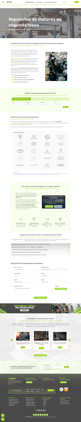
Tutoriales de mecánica (31, 405)
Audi (17, 173)
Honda (38, 173)
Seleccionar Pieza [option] (58, 104)
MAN (64, 173)
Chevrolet (24, 173)
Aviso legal (62, 399)
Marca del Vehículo (18, 267)
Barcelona (33, 389)
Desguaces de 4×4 (13, 403)
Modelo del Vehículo (45, 267)
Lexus (62, 173)
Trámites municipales (30, 402)
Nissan (24, 174)
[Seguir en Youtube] (40, 415)
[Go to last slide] (12, 340)
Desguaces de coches (13, 399)
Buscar (76, 2)
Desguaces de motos (13, 400)
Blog (44, 405)
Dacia (33, 173)
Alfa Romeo (14, 173)
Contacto (45, 403)
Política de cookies (64, 402)
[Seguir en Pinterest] (47, 415)
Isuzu (45, 173)
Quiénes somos (46, 399)
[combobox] (18, 104)
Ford (36, 173)
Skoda (40, 174)
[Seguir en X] (43, 415)
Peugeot (28, 174)
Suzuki (51, 174)
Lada (54, 173)
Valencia (38, 389)
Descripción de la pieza (18, 286)
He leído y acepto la (51, 369)
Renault (34, 174)
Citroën (30, 173)
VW (58, 174)
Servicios (45, 400)
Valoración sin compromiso (48, 379)
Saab (36, 174)
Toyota (55, 174)
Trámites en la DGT (30, 399)
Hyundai (41, 173)
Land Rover (59, 173)
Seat (38, 174)
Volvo (57, 174)
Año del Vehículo (17, 273)
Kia (53, 173)
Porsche (31, 174)
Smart (42, 174)
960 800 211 (28, 382)
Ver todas (50, 390)
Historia (44, 402)
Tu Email (16, 279)
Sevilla (42, 389)
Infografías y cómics (30, 403)
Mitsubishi (21, 174)
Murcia (37, 391)
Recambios (39, 2)
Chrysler (28, 173)
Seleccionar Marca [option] (15, 104)
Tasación (50, 2)
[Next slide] (69, 340)
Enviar (66, 367)
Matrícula (43, 273)
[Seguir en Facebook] (34, 415)
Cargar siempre (58, 206)
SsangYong (45, 174)
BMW (19, 173)
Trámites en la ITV (29, 400)
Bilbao (32, 391)
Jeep (51, 173)
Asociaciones (11, 405)
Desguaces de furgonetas (14, 402)
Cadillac (21, 173)
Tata (53, 174)
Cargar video (50, 206)
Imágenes (58, 286)
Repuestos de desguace (65, 379)
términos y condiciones (58, 202)
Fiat (34, 173)
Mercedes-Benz (15, 174)
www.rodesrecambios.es (16, 123)
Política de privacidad (64, 400)
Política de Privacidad (55, 369)
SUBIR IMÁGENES (61, 288)
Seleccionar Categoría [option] (45, 104)
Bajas (30, 2)
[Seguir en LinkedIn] (45, 415)
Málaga (27, 391)
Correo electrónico (46, 365)
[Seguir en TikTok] (38, 415)
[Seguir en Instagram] (36, 415)
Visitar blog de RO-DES (40, 355)
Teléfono (42, 279)
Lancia (57, 173)
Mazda (67, 173)
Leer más (22, 347)
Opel (26, 174)
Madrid (27, 389)
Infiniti (43, 173)
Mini (18, 174)
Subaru (48, 174)
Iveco (47, 173)
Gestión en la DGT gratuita (31, 379)
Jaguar (50, 173)
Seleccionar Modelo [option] (30, 104)
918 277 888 (63, 382)
